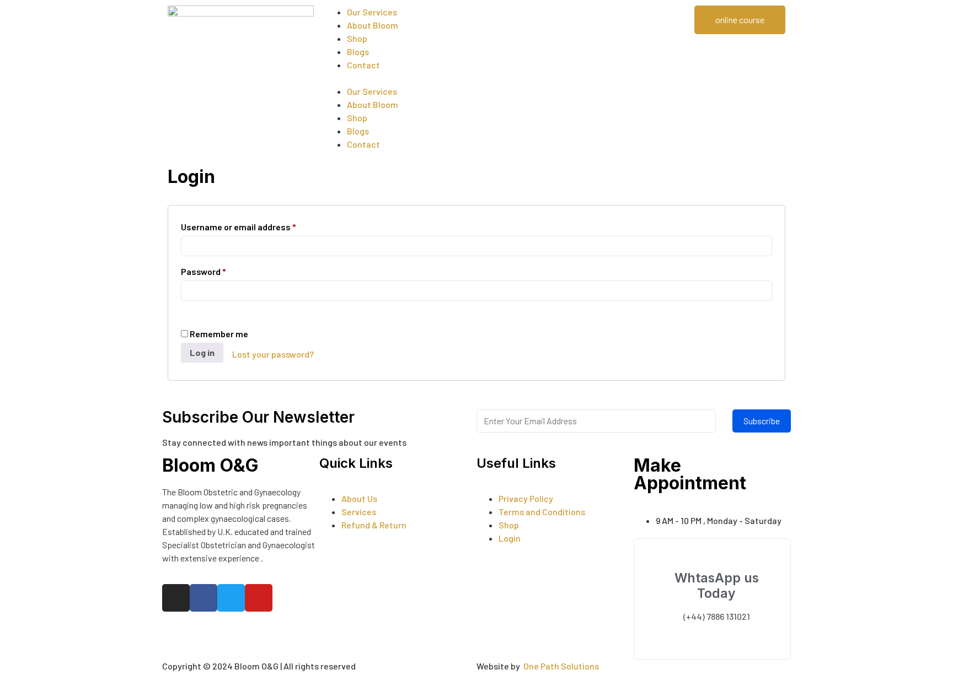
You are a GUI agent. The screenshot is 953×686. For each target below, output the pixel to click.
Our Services (372, 12)
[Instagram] (176, 598)
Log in (202, 352)
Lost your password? (273, 354)
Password (203, 270)
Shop (357, 38)
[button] (476, 78)
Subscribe (761, 420)
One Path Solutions (561, 666)
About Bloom (372, 25)
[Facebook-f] (203, 598)
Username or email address (238, 225)
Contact (363, 65)
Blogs (358, 51)
